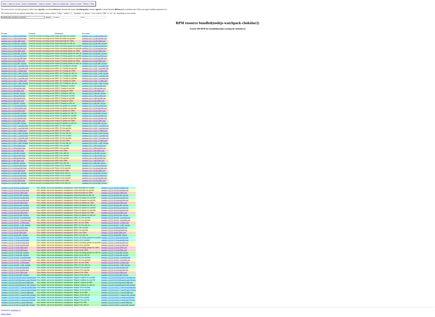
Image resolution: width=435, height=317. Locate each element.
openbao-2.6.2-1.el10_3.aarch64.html (14, 66)
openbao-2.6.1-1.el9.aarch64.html (13, 146)
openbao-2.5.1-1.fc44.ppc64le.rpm (94, 168)
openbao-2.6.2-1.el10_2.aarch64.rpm (95, 76)
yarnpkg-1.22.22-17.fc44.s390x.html (14, 248)
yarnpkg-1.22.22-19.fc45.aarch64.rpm (114, 188)
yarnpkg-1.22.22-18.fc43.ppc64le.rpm (114, 210)
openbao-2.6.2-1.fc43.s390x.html (13, 61)
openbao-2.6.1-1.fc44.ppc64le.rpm (94, 108)
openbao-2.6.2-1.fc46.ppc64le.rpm (94, 38)
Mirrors (86, 4)
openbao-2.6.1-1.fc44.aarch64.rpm (94, 106)
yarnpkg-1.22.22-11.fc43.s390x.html (14, 272)
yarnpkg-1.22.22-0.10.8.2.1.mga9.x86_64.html (18, 305)
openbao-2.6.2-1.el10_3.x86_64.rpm (95, 73)
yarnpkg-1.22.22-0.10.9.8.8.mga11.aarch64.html (18, 277)
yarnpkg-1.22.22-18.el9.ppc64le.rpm (114, 230)
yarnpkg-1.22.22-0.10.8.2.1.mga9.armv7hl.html (18, 300)
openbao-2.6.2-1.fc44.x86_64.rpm (94, 53)
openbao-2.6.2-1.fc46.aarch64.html (13, 36)
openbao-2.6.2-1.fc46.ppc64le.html (13, 38)
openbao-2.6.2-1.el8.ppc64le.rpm (94, 98)
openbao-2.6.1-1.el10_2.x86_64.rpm (95, 143)
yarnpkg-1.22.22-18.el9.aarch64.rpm (114, 228)
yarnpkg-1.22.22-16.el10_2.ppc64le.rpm (115, 260)
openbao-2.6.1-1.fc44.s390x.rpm (93, 111)
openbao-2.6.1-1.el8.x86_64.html (13, 163)
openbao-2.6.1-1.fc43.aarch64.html (13, 116)
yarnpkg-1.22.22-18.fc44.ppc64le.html (15, 200)
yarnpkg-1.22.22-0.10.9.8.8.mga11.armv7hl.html (18, 280)
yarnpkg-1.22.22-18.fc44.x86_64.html (15, 205)
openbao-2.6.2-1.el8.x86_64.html (13, 103)
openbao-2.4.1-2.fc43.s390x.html (13, 180)
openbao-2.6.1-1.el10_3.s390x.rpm (94, 131)
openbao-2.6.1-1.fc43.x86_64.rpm (94, 123)
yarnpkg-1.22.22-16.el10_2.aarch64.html (16, 258)
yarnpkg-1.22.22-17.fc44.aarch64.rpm (114, 238)
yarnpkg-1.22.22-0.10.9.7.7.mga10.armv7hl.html (18, 290)
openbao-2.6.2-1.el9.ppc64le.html (13, 88)
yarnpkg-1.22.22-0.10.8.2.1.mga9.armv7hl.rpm (118, 300)
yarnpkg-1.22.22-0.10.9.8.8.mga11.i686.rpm (117, 282)
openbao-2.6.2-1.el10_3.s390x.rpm (94, 71)
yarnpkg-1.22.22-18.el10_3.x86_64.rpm (115, 225)
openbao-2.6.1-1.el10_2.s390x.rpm (94, 141)
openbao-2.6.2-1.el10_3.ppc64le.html (14, 68)
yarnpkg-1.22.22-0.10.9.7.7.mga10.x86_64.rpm (118, 295)
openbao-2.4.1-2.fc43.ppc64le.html (13, 178)
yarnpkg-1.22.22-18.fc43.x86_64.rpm (114, 215)
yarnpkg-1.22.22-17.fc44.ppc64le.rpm (114, 243)
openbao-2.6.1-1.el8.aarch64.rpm (94, 156)
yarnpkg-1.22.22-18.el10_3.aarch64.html (16, 218)
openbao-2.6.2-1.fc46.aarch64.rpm (94, 36)
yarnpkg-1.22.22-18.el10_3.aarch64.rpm (115, 218)
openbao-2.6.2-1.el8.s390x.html (12, 101)
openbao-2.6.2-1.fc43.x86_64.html (13, 63)
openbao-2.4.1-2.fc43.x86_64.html (13, 183)
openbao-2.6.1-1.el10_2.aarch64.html (14, 136)
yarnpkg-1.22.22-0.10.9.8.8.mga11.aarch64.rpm (118, 277)
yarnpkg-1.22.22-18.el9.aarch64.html (14, 228)
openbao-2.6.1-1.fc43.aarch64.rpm (94, 116)
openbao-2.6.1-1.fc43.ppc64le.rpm (94, 118)
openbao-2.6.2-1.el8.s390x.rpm (93, 101)
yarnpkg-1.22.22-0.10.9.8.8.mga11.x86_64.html (18, 285)
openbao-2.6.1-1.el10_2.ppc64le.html (14, 138)
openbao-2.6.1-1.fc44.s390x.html (13, 111)
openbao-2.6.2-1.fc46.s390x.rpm (93, 41)
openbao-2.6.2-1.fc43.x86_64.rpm (94, 63)
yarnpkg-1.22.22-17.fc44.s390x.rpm (114, 248)
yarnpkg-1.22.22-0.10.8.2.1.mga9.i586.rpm (116, 302)
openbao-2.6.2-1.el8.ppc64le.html (13, 98)
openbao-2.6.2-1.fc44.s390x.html (13, 51)
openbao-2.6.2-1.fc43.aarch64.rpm (94, 56)
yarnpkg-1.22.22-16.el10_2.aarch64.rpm (115, 258)
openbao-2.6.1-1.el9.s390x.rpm (93, 151)
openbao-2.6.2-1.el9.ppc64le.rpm (94, 88)
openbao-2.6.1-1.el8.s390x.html (12, 161)
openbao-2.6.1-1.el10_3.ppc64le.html (14, 128)
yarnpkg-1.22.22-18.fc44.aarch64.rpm (114, 198)
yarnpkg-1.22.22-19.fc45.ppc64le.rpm (114, 190)
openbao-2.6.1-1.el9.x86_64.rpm (94, 153)
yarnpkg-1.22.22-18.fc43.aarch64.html (15, 208)
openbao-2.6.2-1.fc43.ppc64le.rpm (94, 58)
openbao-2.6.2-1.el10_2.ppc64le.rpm (95, 78)
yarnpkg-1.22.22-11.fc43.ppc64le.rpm (114, 270)
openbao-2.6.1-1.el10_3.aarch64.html (14, 126)
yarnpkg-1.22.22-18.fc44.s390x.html (14, 203)
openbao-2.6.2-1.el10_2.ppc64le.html (14, 78)
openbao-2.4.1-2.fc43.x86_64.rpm (94, 183)
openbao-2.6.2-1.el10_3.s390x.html (14, 71)
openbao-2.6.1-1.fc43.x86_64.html (13, 123)
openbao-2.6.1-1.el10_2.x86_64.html (14, 143)
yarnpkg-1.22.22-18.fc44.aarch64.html (15, 198)
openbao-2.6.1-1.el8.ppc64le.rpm (94, 158)
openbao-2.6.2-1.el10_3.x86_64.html (14, 73)
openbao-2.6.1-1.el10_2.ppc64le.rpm (95, 138)
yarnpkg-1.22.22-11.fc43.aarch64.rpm (114, 268)
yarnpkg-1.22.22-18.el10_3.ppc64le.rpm (115, 220)
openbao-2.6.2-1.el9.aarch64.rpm (94, 86)
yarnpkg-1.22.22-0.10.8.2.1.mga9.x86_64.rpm (117, 305)
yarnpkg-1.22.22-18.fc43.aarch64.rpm (114, 208)
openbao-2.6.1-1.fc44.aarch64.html (13, 106)
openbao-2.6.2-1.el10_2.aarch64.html (14, 76)
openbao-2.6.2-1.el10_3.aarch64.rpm (95, 66)
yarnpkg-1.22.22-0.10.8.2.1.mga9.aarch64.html (18, 297)
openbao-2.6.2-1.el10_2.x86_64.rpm (95, 83)
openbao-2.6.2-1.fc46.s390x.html (13, 41)
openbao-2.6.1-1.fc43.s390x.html (13, 121)
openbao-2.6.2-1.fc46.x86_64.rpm (94, 43)
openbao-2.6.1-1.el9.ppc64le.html (13, 148)
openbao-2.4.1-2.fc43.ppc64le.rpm (94, 178)
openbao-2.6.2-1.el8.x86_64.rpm (94, 103)
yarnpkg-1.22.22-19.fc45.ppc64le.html (15, 190)
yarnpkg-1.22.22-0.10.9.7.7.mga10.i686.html (17, 292)
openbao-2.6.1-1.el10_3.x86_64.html (14, 133)
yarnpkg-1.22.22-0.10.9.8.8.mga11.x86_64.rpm (118, 285)
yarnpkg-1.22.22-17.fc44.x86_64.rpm (114, 253)
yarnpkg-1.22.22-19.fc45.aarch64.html (15, 188)
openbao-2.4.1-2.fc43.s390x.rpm (93, 180)
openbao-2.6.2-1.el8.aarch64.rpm (94, 96)
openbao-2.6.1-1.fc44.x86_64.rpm (94, 113)
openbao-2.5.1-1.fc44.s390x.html (13, 171)
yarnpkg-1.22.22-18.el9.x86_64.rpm (114, 235)
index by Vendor (45, 4)
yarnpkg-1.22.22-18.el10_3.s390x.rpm (115, 223)
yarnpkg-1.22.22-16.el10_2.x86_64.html (15, 265)
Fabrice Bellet (6, 314)
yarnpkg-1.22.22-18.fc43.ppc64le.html (15, 210)
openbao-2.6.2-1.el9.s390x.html (12, 91)
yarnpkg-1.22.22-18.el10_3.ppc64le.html (16, 220)
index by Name (76, 4)
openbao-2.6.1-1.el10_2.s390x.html (14, 141)
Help (92, 4)
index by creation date (61, 4)
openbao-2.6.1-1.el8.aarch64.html (13, 156)
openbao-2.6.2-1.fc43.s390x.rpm (93, 61)
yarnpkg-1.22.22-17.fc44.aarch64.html (15, 238)
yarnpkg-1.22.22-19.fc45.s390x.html (14, 193)
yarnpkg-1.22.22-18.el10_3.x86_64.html (15, 225)
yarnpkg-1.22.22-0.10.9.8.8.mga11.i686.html (17, 282)
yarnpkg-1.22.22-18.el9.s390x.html (14, 233)
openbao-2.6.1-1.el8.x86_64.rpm (94, 163)
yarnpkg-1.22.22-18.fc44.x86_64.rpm (114, 205)
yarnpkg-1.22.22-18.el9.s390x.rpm (113, 233)
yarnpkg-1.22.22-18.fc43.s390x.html (14, 213)
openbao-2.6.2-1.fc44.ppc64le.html (13, 48)
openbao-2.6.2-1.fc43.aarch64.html (13, 56)
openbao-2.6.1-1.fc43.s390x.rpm (93, 121)
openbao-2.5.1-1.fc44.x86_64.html (13, 173)
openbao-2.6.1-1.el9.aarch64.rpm (94, 146)
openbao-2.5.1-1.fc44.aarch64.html (13, 166)
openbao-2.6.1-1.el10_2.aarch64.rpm (95, 136)
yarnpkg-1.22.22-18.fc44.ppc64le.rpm (114, 200)
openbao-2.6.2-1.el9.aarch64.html (13, 86)
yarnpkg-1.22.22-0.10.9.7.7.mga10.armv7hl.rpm (118, 290)
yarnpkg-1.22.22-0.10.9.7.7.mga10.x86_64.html (18, 295)
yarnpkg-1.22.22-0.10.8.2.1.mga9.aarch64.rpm (118, 297)
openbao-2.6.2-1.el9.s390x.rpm (93, 91)
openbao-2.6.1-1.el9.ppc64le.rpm (94, 148)
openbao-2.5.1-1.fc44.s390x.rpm (93, 171)
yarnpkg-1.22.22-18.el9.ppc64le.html (14, 230)
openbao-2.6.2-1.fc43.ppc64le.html (13, 58)
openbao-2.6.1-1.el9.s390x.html (12, 151)
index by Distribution (29, 4)
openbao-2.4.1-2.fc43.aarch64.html (13, 176)
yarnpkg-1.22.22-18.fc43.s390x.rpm (114, 213)
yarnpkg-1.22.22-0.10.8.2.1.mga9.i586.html (17, 302)
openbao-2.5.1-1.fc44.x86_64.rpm (94, 173)
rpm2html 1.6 (16, 310)
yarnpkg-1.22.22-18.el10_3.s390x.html (15, 223)
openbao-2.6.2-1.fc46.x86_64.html (13, 43)
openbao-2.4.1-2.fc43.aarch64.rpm (94, 176)
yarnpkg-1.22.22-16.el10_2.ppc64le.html (16, 260)
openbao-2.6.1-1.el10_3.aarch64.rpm (95, 126)
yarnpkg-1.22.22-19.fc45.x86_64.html (15, 195)
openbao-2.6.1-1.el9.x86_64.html (13, 153)
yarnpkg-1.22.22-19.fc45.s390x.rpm (114, 193)
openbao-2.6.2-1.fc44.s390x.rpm (93, 51)
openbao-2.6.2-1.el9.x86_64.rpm (94, 93)
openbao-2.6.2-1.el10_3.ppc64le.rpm (95, 68)
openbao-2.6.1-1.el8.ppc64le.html (13, 158)
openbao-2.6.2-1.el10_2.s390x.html (14, 81)
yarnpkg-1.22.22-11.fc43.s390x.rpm (114, 272)
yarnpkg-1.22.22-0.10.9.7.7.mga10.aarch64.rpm (118, 287)
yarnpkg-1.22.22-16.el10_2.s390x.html (15, 263)
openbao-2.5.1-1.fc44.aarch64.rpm (94, 166)
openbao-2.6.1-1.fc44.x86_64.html (13, 113)
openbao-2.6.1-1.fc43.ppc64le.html (13, 118)
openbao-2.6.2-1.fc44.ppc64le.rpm (94, 48)
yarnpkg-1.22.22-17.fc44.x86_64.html (15, 253)
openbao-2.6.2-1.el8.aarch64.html (13, 96)
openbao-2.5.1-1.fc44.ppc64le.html (13, 168)
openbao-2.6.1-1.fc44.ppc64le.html (13, 108)
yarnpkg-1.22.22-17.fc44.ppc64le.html (15, 243)
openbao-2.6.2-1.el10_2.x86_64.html (14, 83)
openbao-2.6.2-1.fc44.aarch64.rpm (94, 46)
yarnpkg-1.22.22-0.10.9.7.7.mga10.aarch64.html (18, 287)
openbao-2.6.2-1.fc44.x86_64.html (13, 53)
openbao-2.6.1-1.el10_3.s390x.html (14, 131)
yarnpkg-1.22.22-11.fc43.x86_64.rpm (114, 275)
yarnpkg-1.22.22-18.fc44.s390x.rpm (114, 203)
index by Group (14, 4)
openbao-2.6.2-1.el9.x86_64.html (13, 93)
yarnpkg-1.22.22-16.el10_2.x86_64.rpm (115, 265)
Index (5, 4)
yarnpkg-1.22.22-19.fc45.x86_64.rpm (114, 195)
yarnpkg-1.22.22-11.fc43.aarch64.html (15, 268)
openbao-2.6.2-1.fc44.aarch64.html (13, 46)
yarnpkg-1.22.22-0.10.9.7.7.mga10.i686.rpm (117, 292)
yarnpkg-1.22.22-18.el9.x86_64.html (14, 235)
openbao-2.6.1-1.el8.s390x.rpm (93, 161)
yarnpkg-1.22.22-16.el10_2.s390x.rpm (115, 263)
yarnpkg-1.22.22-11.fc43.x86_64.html (15, 275)
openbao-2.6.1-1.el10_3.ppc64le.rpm (95, 128)
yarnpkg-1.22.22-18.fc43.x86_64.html (15, 215)
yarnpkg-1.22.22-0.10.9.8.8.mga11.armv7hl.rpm (118, 280)
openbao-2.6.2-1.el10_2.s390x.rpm (94, 81)
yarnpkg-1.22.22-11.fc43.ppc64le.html (15, 270)
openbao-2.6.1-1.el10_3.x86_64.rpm (95, 133)
